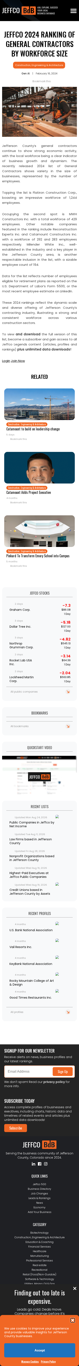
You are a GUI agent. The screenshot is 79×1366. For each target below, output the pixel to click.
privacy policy (54, 1082)
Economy (39, 1207)
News (39, 1203)
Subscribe (15, 1128)
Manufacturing (39, 1256)
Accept (40, 1350)
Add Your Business (39, 1212)
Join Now (18, 361)
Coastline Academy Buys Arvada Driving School (32, 1031)
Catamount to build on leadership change (33, 428)
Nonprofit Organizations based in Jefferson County (31, 858)
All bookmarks (20, 726)
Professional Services (39, 1260)
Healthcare (39, 1251)
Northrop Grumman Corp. (21, 645)
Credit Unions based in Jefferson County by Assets (29, 892)
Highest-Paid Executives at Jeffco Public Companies (29, 875)
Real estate (40, 1265)
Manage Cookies (30, 1361)
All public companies (24, 691)
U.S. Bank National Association (31, 930)
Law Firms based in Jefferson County (30, 841)
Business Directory (39, 1189)
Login (6, 361)
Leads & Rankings (39, 1198)
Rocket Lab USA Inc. (20, 662)
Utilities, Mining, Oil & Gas (39, 1283)
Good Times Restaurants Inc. (30, 997)
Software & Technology (39, 1279)
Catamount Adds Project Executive (28, 492)
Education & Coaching (39, 1242)
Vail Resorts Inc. (20, 947)
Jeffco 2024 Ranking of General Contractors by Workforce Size (39, 44)
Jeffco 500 (39, 1184)
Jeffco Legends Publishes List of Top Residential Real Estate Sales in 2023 (36, 1026)
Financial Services (39, 1246)
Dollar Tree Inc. (20, 627)
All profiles (17, 1012)
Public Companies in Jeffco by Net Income (31, 824)
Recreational (39, 1270)
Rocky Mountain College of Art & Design (31, 982)
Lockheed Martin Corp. (21, 679)
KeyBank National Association (30, 964)
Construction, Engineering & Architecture (39, 65)
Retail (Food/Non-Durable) (39, 1274)
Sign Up (63, 1071)
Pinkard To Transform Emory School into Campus (38, 555)
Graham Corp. (19, 610)
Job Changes (39, 1193)
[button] (73, 1320)
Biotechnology (39, 1232)
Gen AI (25, 73)
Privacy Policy (48, 1361)
